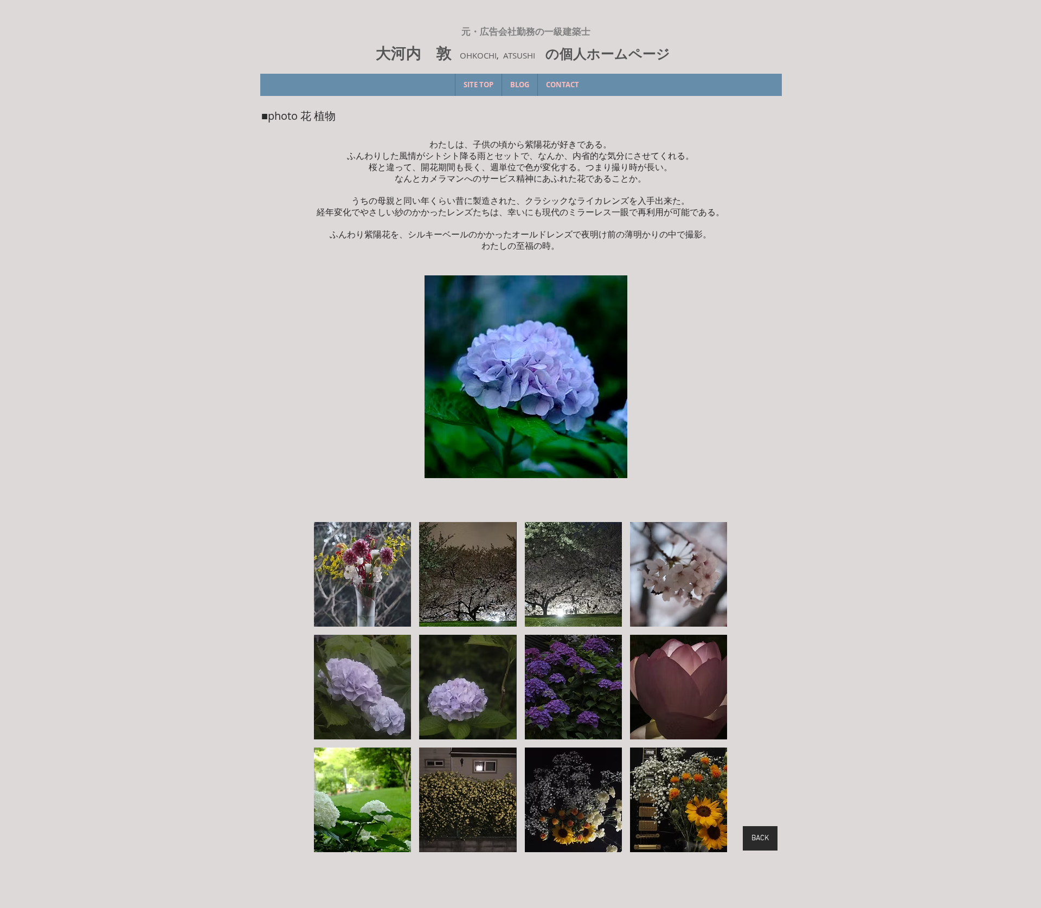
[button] (526, 376)
